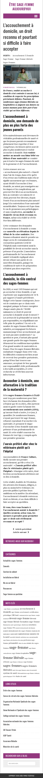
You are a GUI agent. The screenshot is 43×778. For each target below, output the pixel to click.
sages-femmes (9, 62)
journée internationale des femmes (25, 628)
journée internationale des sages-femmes (17, 631)
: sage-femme (7, 609)
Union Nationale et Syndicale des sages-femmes (21, 710)
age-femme (15, 612)
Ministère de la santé (11, 746)
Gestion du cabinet (10, 571)
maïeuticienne (24, 634)
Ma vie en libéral (9, 582)
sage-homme (28, 662)
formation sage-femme (30, 621)
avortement (24, 612)
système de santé (10, 673)
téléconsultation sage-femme (26, 673)
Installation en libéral (11, 577)
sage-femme (8, 59)
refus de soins (22, 643)
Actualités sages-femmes (12, 560)
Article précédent (23, 529)
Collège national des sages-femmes (16, 715)
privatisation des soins (17, 640)
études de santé (21, 676)
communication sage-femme (27, 615)
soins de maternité (31, 670)
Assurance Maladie (10, 741)
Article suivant (20, 532)
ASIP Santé (7, 735)
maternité (14, 634)
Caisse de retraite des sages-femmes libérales (20, 696)
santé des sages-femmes (19, 670)
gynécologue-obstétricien (21, 625)
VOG (13, 676)
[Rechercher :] (21, 763)
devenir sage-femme (19, 618)
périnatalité (13, 643)
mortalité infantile (15, 637)
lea (13, 87)
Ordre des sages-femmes (12, 690)
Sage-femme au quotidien (12, 594)
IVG (14, 628)
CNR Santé (15, 615)
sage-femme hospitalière (20, 653)
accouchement (15, 609)
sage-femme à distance (16, 662)
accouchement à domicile (23, 55)
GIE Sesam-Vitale (9, 729)
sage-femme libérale (24, 59)
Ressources (7, 588)
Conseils (6, 566)
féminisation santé (8, 625)
